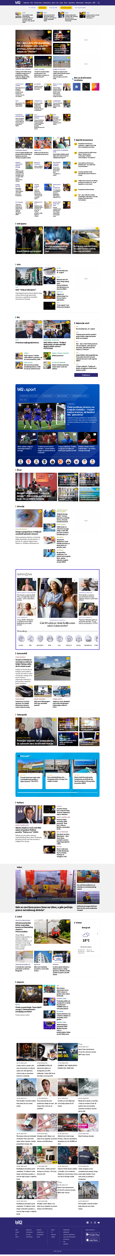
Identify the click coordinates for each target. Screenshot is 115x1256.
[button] (74, 933)
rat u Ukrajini (32, 7)
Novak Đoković (47, 396)
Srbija (26, 353)
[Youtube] (99, 1222)
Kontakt (65, 1244)
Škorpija (88, 645)
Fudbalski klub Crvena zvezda (29, 396)
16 (49, 57)
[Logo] (17, 2)
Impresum (66, 1232)
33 (63, 405)
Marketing (66, 1230)
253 (76, 153)
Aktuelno (20, 490)
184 (76, 172)
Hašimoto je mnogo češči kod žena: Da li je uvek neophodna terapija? (87, 908)
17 (49, 32)
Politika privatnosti (69, 1237)
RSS (64, 1241)
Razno (59, 268)
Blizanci (40, 645)
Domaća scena (61, 998)
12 (49, 138)
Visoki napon (19, 699)
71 (75, 195)
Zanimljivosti (57, 699)
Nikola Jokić (23, 400)
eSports (39, 1230)
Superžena (29, 1237)
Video (53, 1230)
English (53, 1234)
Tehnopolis (38, 101)
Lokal (38, 1237)
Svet (24, 13)
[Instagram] (95, 87)
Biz (16, 1234)
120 (76, 190)
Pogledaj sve (86, 375)
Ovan (21, 645)
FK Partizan (42, 7)
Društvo (60, 292)
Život (19, 902)
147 (76, 181)
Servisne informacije (22, 964)
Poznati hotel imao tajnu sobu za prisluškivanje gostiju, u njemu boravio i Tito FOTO (30, 779)
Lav (59, 645)
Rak (49, 645)
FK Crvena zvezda (66, 7)
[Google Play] (93, 1234)
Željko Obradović (62, 396)
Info (17, 101)
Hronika (55, 964)
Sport (17, 1232)
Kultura (28, 1234)
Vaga (78, 645)
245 (76, 163)
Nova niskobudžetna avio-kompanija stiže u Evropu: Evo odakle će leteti (57, 779)
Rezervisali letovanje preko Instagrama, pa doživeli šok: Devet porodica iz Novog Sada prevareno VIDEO (84, 780)
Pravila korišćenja (69, 1234)
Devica (69, 645)
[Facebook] (76, 87)
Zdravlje (81, 881)
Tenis (62, 443)
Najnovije (26, 3)
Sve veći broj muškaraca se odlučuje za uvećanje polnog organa (86, 887)
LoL (58, 986)
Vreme (79, 922)
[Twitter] (86, 87)
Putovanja (19, 202)
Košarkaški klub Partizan (80, 396)
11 (94, 434)
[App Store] (93, 1240)
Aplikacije (66, 1239)
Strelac (97, 645)
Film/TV (59, 806)
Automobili (77, 243)
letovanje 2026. (53, 7)
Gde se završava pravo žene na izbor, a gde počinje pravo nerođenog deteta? (44, 908)
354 (76, 144)
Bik (30, 645)
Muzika (59, 846)
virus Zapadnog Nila (80, 7)
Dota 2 (17, 1004)
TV (52, 1232)
